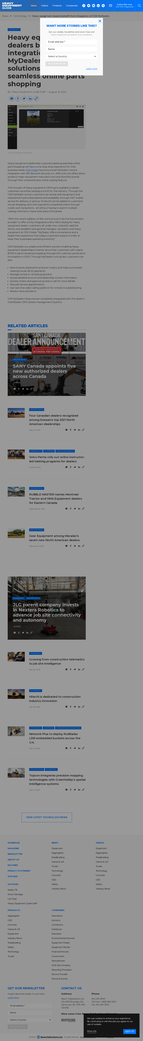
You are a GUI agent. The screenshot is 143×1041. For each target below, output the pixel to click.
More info (91, 1031)
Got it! (129, 1031)
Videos (44, 5)
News (34, 5)
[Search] (139, 5)
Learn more (91, 69)
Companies (72, 5)
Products (57, 5)
